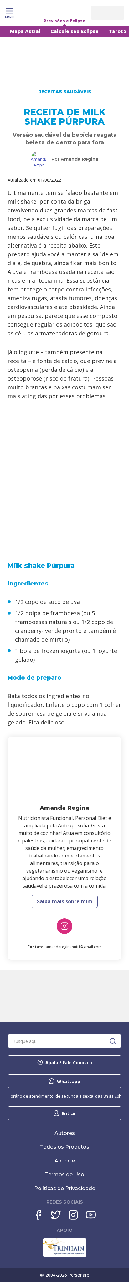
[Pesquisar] (112, 1041)
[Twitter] (56, 1215)
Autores (64, 1133)
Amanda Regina (79, 159)
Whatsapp (68, 1081)
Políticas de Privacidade (64, 1188)
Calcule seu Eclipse (74, 31)
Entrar (69, 1113)
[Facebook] (38, 1215)
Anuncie (64, 1161)
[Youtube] (91, 1215)
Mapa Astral (25, 31)
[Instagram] (64, 926)
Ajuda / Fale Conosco (68, 1063)
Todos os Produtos (64, 1147)
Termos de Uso (64, 1175)
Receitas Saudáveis (64, 91)
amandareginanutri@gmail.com (74, 946)
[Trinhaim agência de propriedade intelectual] (64, 1255)
